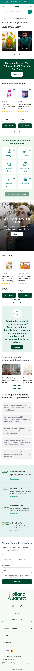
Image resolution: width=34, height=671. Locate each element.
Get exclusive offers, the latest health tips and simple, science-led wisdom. (17, 576)
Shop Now (17, 74)
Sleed (21, 669)
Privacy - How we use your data (11, 656)
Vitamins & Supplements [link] (17, 18)
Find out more (14, 479)
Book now (17, 347)
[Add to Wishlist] (14, 90)
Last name (21, 555)
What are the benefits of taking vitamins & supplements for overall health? (15, 407)
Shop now (17, 234)
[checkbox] (14, 149)
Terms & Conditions (8, 659)
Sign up (17, 582)
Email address (6, 565)
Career (17, 614)
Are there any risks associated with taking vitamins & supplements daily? (14, 431)
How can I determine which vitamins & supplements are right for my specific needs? (16, 419)
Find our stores (17, 619)
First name (5, 555)
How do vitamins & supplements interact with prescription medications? (15, 454)
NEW (25, 2)
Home (4, 18)
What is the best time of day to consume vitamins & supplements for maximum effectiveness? (16, 442)
